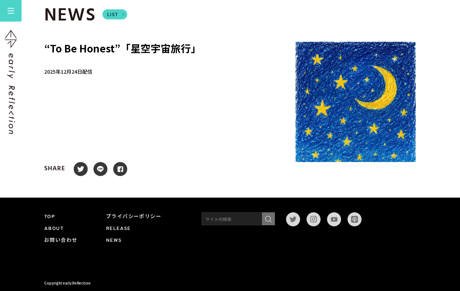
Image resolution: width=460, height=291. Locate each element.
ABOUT (54, 228)
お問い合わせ (60, 240)
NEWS (114, 240)
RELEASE (118, 228)
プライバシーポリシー (133, 217)
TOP (49, 217)
